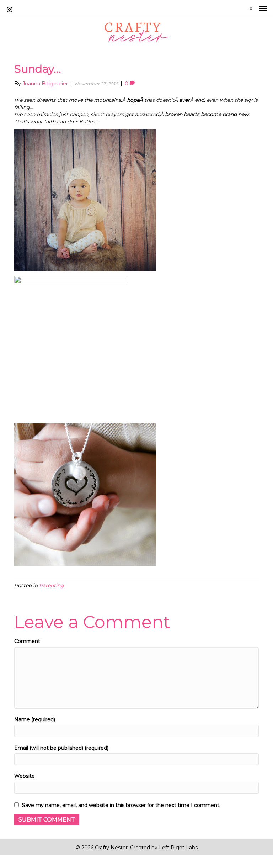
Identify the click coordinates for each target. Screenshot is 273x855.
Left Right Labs (178, 847)
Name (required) (34, 719)
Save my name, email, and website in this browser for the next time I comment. (121, 805)
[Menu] (263, 9)
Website (24, 776)
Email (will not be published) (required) (61, 748)
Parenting (51, 585)
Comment (27, 641)
